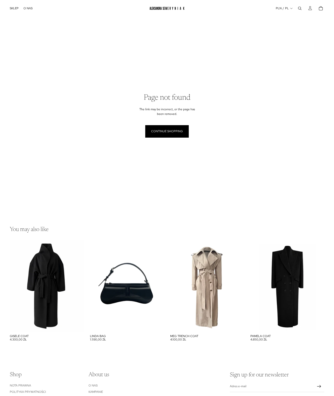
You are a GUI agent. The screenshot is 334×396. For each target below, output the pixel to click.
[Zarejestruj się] (319, 386)
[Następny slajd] (76, 285)
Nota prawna (20, 385)
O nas (93, 385)
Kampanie (96, 392)
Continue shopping (167, 131)
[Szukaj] (299, 8)
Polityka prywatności (28, 392)
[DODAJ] (76, 324)
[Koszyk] (320, 8)
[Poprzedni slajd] (17, 285)
